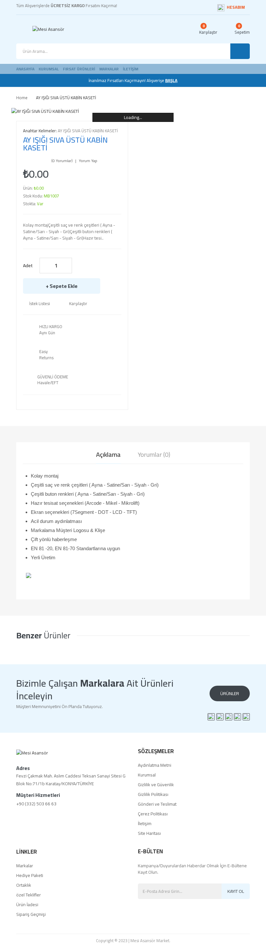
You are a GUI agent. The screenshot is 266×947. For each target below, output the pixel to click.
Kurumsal (147, 775)
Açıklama (108, 454)
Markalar (24, 865)
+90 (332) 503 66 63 (36, 803)
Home (22, 97)
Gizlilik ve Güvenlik (156, 784)
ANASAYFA (25, 69)
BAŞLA (171, 80)
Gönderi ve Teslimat (157, 804)
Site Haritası (149, 833)
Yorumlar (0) (154, 454)
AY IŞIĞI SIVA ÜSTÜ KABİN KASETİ (66, 97)
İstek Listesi (39, 303)
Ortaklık (23, 885)
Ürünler (229, 693)
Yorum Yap (88, 161)
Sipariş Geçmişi (31, 914)
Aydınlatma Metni (154, 765)
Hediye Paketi (29, 875)
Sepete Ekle (64, 286)
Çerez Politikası (153, 814)
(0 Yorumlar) (62, 161)
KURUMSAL (49, 69)
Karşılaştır (78, 303)
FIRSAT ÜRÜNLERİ (79, 69)
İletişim (144, 823)
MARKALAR (109, 69)
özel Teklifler (28, 895)
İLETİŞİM (130, 69)
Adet (28, 265)
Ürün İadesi (27, 904)
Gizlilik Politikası (153, 794)
